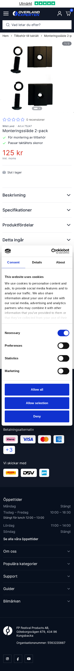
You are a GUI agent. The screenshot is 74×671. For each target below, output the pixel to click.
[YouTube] (29, 659)
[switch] (63, 345)
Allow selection (37, 403)
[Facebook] (18, 659)
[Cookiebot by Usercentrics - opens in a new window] (52, 251)
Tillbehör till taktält (26, 35)
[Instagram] (7, 659)
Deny (37, 416)
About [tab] (60, 262)
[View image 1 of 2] (37, 76)
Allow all (37, 389)
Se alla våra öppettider (20, 539)
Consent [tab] (13, 262)
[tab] (36, 108)
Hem (5, 35)
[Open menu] (6, 13)
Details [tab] (37, 262)
